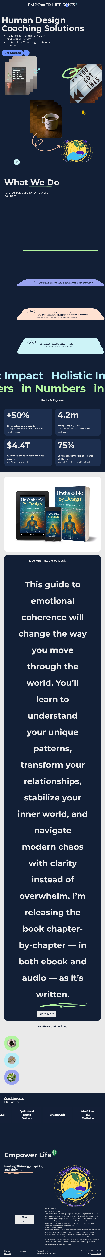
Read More (67, 1244)
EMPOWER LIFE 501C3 (51, 4)
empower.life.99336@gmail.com (17, 1166)
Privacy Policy (42, 1251)
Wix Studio (96, 1253)
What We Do (31, 182)
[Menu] (98, 4)
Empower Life (28, 1155)
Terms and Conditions (46, 1253)
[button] (67, 5)
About (23, 1251)
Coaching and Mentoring (14, 1100)
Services (7, 1253)
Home (7, 1251)
